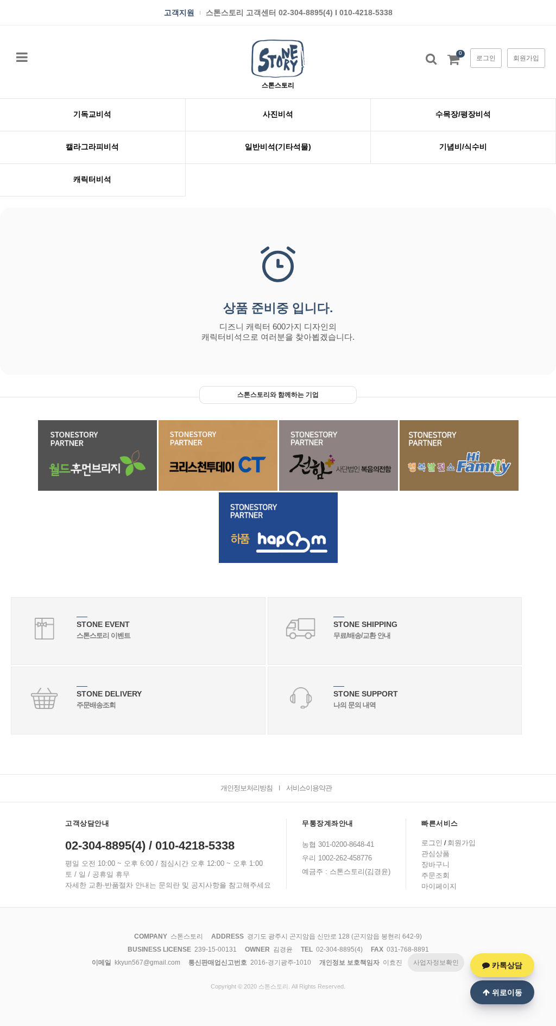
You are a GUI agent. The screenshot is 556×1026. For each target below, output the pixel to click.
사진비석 (278, 114)
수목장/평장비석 (463, 114)
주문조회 (435, 875)
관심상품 (435, 854)
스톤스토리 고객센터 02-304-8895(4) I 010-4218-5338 (299, 13)
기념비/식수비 (463, 146)
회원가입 (526, 58)
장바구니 (435, 864)
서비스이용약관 (309, 788)
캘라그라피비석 (92, 146)
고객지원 (179, 13)
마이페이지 (439, 886)
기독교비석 (92, 114)
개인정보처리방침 (246, 788)
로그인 (486, 58)
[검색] (431, 59)
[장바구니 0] (453, 62)
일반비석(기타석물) (278, 146)
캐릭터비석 (92, 179)
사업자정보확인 (436, 962)
